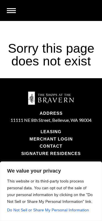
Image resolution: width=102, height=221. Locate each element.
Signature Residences (51, 153)
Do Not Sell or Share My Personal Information (48, 210)
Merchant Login (51, 139)
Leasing (51, 131)
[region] (51, 191)
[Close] (96, 166)
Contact (51, 146)
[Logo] (51, 101)
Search (91, 11)
